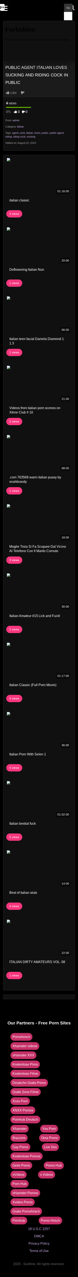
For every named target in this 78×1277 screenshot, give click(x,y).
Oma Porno (49, 1138)
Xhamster (19, 1128)
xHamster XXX (23, 1055)
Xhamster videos (24, 1046)
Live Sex (50, 1147)
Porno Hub (54, 1165)
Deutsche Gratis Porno (29, 1083)
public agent (57, 132)
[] (68, 16)
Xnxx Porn (20, 1101)
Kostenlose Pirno (25, 1064)
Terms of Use (39, 1251)
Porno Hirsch (50, 1220)
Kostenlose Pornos (26, 1156)
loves (37, 132)
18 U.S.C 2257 (39, 1229)
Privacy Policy (39, 1243)
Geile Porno (21, 1165)
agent (15, 132)
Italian (20, 126)
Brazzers (19, 1138)
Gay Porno (20, 1147)
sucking (31, 136)
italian (29, 132)
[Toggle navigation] (4, 7)
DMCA (39, 1236)
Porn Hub (19, 1184)
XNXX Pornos (22, 1110)
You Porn (49, 1128)
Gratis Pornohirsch (26, 1211)
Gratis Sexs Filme (25, 1092)
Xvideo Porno (22, 1202)
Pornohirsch (21, 1037)
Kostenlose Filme (25, 1073)
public (45, 132)
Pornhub (18, 1220)
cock (22, 132)
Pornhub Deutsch (25, 1119)
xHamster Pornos (25, 1193)
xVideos (18, 1174)
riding (8, 136)
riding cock (19, 136)
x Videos (46, 1174)
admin (16, 120)
